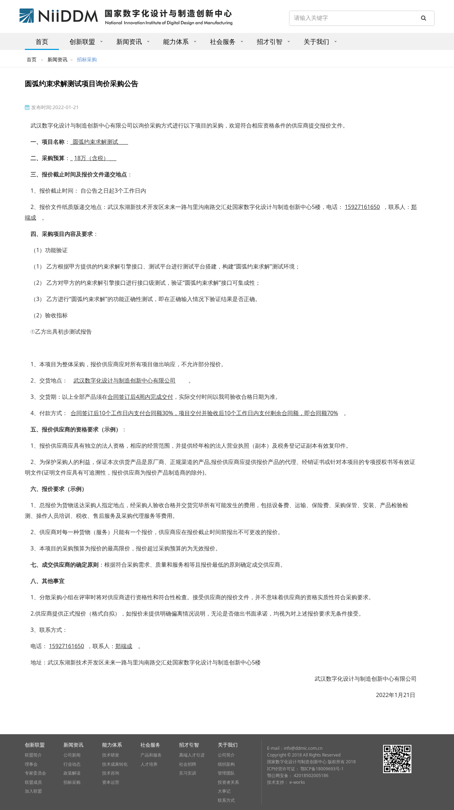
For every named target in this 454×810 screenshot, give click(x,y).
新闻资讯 (129, 41)
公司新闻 (72, 755)
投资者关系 (228, 782)
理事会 (31, 764)
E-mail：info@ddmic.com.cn (294, 748)
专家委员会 (35, 773)
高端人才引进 (192, 755)
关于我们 (316, 41)
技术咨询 (110, 773)
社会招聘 (187, 764)
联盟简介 (33, 755)
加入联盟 (33, 791)
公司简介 (226, 755)
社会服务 (223, 41)
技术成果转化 (115, 764)
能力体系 (176, 41)
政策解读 (72, 773)
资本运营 (110, 782)
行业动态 (72, 764)
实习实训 (187, 773)
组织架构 (226, 764)
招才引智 (269, 41)
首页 (41, 41)
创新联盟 (82, 41)
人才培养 (148, 764)
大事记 (224, 791)
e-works (297, 782)
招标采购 (72, 782)
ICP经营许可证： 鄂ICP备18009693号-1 (305, 769)
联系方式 (226, 800)
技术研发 (110, 755)
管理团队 (226, 773)
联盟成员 (33, 782)
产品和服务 (151, 755)
